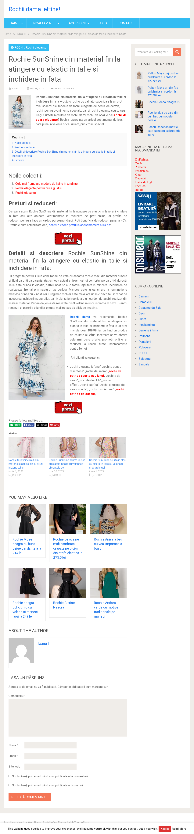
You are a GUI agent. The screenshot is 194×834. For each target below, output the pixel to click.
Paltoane (144, 336)
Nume (13, 745)
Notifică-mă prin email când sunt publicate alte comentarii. (50, 776)
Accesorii (77, 23)
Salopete (145, 359)
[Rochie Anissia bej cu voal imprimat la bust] (108, 519)
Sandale (144, 364)
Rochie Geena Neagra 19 (164, 102)
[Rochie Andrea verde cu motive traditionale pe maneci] (108, 583)
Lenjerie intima (148, 330)
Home (7, 34)
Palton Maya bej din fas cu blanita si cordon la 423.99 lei (163, 77)
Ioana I (15, 88)
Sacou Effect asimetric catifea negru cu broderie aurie (164, 130)
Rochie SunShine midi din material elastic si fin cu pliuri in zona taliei (26, 464)
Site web (14, 766)
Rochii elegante (36, 47)
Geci (142, 313)
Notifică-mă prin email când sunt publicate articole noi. (47, 785)
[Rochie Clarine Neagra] (67, 583)
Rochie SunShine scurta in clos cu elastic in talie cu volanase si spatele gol (67, 464)
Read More (179, 828)
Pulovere (145, 347)
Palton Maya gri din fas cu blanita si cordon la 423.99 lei (163, 91)
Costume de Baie (150, 308)
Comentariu (17, 696)
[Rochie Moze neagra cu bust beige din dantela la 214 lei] (27, 519)
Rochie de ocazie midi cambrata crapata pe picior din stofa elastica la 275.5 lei (67, 548)
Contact (126, 23)
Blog (103, 23)
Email (13, 756)
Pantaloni (145, 342)
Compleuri (145, 302)
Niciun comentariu (64, 88)
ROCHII (21, 34)
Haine (14, 23)
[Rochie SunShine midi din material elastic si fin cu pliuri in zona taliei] (27, 447)
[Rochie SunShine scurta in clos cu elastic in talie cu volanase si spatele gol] (67, 447)
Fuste (142, 319)
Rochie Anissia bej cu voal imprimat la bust (108, 543)
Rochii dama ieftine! (34, 9)
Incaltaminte (44, 23)
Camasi (144, 296)
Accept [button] (165, 828)
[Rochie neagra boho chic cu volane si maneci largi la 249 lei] (27, 583)
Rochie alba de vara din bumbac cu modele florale (163, 116)
